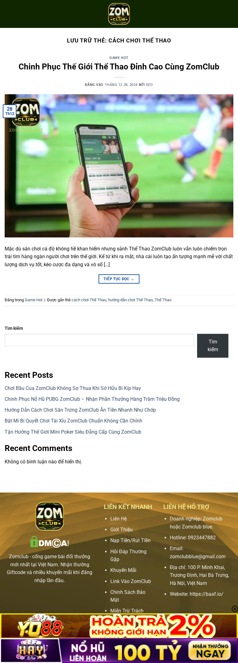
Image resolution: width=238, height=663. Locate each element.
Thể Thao (163, 300)
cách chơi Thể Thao (89, 300)
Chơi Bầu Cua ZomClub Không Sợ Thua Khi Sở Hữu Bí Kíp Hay (73, 388)
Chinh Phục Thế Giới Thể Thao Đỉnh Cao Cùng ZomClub (119, 66)
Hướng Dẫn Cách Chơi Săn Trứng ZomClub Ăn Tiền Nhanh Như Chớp (80, 410)
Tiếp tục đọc (119, 279)
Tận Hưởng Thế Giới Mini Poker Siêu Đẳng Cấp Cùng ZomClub (73, 432)
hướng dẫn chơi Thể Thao (130, 300)
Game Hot (118, 58)
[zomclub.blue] (119, 14)
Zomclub (19, 556)
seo (149, 85)
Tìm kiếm (14, 328)
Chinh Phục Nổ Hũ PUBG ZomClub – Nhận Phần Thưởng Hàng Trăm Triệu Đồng (92, 399)
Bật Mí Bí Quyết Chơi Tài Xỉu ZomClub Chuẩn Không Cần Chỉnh (73, 421)
